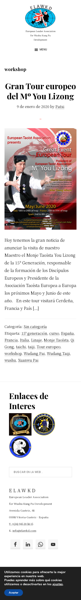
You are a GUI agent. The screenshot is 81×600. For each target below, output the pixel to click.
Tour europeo (48, 346)
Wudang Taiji (58, 353)
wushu (10, 360)
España (67, 333)
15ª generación (34, 333)
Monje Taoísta (56, 340)
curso (54, 333)
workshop (13, 353)
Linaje (36, 340)
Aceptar (13, 592)
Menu (43, 49)
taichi (21, 346)
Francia (11, 340)
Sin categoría (35, 326)
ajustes (57, 584)
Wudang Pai (34, 353)
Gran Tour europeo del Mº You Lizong (40, 90)
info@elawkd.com (24, 530)
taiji (31, 346)
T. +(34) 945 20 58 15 (21, 524)
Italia (24, 340)
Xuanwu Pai (28, 360)
